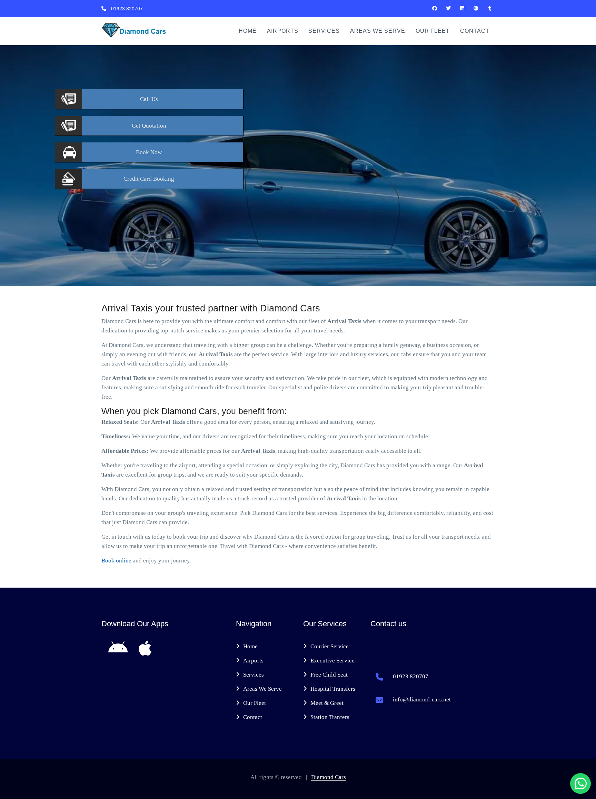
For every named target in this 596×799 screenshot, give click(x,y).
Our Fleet (433, 31)
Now (149, 152)
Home (248, 31)
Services (324, 31)
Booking (148, 179)
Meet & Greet (327, 703)
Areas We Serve (377, 31)
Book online (116, 560)
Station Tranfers (329, 717)
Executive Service (332, 660)
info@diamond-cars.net (422, 699)
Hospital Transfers (332, 689)
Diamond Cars (328, 777)
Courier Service (329, 646)
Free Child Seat (329, 674)
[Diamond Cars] (434, 8)
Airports (282, 31)
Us (149, 99)
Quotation (149, 125)
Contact (474, 31)
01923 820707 (127, 8)
